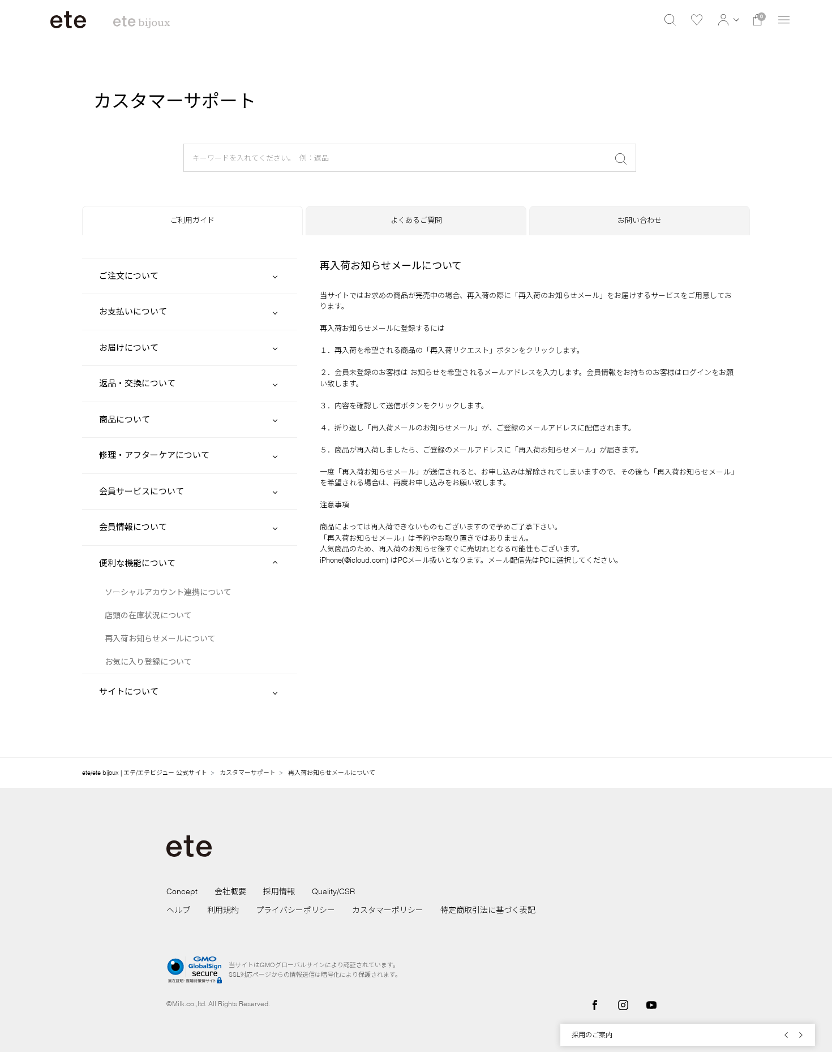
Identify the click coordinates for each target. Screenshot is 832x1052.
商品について (124, 419)
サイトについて (128, 691)
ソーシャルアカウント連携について (168, 592)
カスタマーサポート (248, 773)
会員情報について (133, 526)
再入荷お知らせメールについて (160, 638)
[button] (727, 20)
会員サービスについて (141, 491)
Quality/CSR (333, 891)
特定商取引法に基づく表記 (487, 910)
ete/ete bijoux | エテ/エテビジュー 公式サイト (144, 773)
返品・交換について (137, 383)
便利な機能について (137, 563)
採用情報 (279, 891)
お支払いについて (133, 311)
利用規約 (223, 910)
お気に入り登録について (148, 662)
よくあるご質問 (416, 220)
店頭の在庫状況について (148, 615)
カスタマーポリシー (387, 910)
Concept (182, 891)
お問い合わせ (639, 220)
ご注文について (128, 275)
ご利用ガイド (192, 220)
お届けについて (128, 347)
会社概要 (230, 891)
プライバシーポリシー (295, 910)
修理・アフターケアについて (154, 455)
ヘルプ (178, 910)
